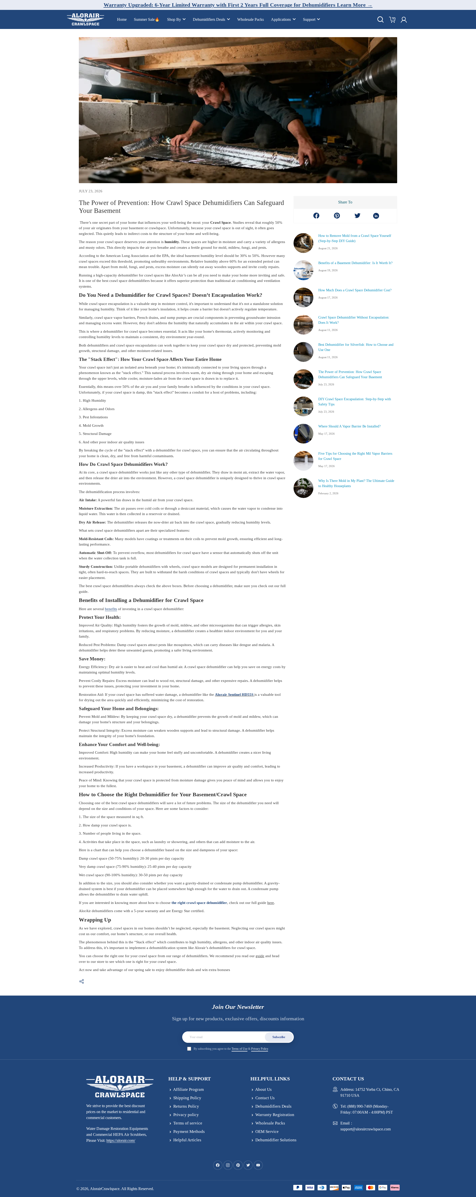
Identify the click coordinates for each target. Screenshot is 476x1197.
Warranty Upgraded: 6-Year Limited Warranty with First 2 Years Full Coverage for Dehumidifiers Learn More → (238, 5)
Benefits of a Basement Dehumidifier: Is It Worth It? (355, 263)
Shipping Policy (187, 1098)
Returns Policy (186, 1106)
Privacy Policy (259, 1048)
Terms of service (187, 1123)
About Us (263, 1089)
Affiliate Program (188, 1089)
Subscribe (278, 1037)
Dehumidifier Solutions (276, 1140)
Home (122, 19)
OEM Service (267, 1131)
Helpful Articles (187, 1140)
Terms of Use (239, 1048)
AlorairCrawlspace (104, 1189)
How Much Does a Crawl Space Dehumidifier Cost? (354, 290)
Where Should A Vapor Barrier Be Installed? (349, 426)
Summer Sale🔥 (147, 19)
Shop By (174, 19)
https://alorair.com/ (120, 1140)
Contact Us (265, 1098)
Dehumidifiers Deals (209, 19)
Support (309, 19)
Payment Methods (189, 1131)
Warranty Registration (274, 1114)
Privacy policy (186, 1114)
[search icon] (380, 19)
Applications (281, 19)
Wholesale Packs (250, 19)
